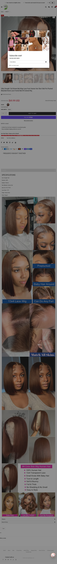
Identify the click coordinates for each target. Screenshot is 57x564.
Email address (13, 62)
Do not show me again (15, 65)
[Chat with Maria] (53, 555)
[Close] (48, 31)
